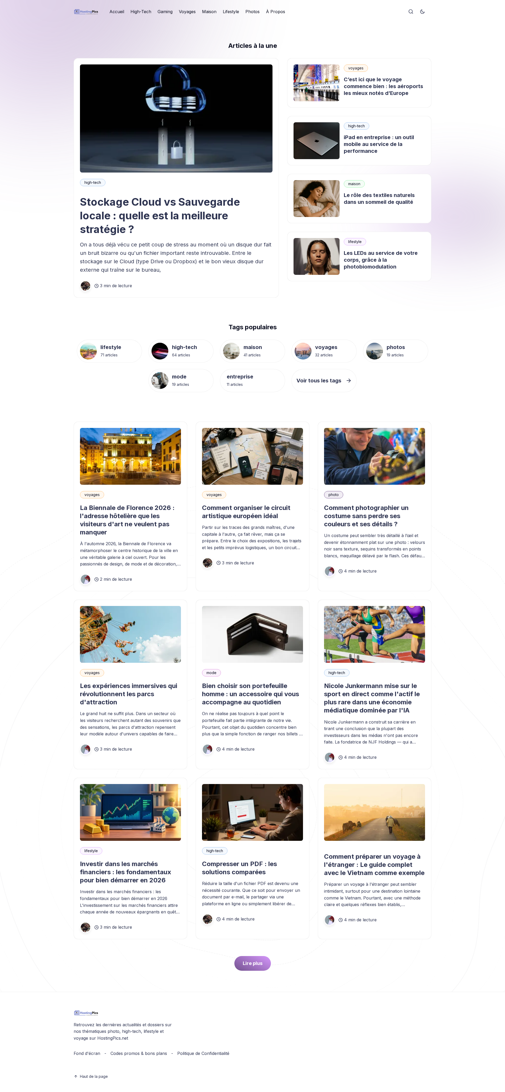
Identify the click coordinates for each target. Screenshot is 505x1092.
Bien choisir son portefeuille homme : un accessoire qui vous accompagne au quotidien (250, 694)
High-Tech (140, 11)
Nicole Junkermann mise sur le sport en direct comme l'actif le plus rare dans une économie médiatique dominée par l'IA (372, 698)
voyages (355, 68)
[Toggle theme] (422, 12)
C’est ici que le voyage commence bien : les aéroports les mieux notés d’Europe (383, 86)
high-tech (92, 182)
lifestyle (355, 241)
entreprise (240, 376)
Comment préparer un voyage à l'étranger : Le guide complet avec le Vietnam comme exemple (374, 865)
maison (354, 183)
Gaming (165, 11)
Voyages (187, 11)
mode (179, 376)
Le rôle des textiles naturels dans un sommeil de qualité (379, 198)
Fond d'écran (87, 1053)
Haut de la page (94, 1076)
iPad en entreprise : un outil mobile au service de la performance (379, 144)
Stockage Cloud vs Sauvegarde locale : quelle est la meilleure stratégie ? (160, 215)
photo (334, 494)
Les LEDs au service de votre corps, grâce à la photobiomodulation (381, 260)
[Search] (410, 12)
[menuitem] (116, 11)
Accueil (116, 11)
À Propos (275, 11)
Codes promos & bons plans (138, 1053)
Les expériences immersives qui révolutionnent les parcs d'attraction (128, 694)
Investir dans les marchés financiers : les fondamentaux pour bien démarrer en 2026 (125, 872)
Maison (209, 11)
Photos (252, 11)
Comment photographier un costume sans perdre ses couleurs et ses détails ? (366, 516)
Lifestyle (231, 11)
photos (396, 347)
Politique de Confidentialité (203, 1053)
